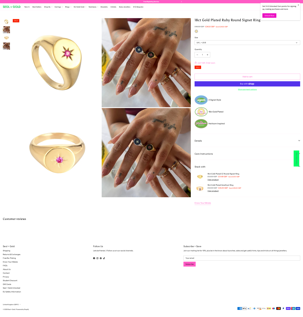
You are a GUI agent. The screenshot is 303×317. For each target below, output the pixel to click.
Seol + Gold (11, 309)
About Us (7, 269)
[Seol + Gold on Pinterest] (100, 258)
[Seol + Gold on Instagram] (97, 258)
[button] (48, 6)
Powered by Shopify (22, 309)
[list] (101, 107)
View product (213, 180)
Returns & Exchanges (11, 254)
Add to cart (247, 76)
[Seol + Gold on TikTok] (104, 258)
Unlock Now (269, 15)
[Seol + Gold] (12, 7)
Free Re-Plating (9, 258)
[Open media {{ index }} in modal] (56, 62)
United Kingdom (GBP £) (11, 304)
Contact (6, 273)
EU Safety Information (12, 292)
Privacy (6, 277)
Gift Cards (7, 284)
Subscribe (189, 264)
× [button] (298, 4)
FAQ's (5, 265)
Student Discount (10, 280)
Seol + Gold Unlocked (11, 288)
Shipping (6, 250)
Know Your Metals (203, 203)
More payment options (247, 89)
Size (196, 37)
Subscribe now (296, 158)
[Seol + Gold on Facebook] (94, 258)
